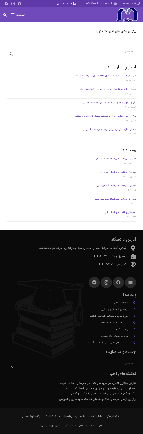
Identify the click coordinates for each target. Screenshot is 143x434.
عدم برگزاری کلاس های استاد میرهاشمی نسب (115, 199)
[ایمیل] (130, 282)
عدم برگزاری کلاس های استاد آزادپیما (119, 212)
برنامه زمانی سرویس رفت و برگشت (108, 342)
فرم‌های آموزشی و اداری (114, 309)
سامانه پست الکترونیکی (114, 336)
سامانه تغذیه (96, 416)
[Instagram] (12, 3)
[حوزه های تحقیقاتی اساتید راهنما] (132, 316)
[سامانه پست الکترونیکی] (132, 336)
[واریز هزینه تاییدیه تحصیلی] (132, 322)
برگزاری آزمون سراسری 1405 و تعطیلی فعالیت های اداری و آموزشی (105, 116)
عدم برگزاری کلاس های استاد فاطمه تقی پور (116, 158)
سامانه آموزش (114, 416)
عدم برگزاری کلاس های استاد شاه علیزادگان (116, 185)
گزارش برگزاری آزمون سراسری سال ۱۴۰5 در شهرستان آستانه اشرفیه (106, 76)
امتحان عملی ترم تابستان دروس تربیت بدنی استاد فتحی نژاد (108, 89)
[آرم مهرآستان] (126, 15)
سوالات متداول (120, 302)
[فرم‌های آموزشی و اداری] (132, 309)
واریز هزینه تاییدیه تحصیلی (112, 322)
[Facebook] (19, 3)
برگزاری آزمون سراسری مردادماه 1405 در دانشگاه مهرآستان (109, 102)
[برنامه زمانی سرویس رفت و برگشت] (132, 343)
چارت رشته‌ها (121, 329)
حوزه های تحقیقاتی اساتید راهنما (109, 316)
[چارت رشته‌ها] (132, 329)
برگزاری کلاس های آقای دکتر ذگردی (116, 31)
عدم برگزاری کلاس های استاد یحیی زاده (118, 172)
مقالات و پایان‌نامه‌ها (74, 416)
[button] (18, 15)
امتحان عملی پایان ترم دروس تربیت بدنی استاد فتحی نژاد (109, 129)
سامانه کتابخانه (52, 416)
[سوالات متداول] (132, 302)
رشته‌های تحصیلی (31, 416)
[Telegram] (6, 3)
